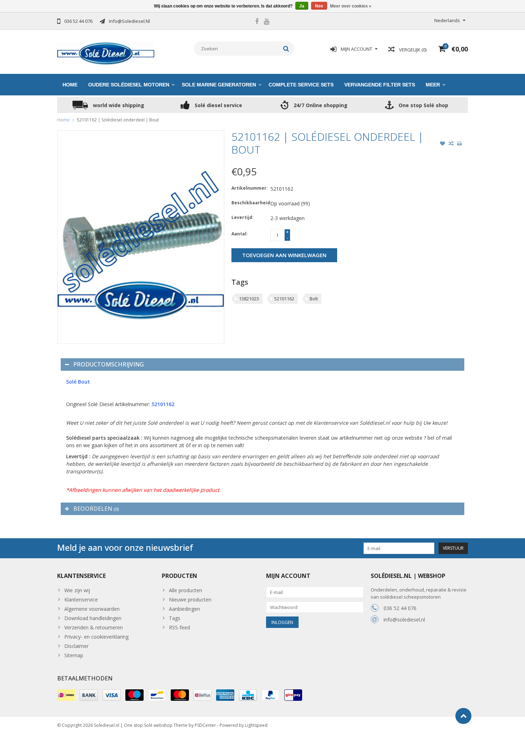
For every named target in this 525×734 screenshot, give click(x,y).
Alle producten (185, 590)
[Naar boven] (463, 716)
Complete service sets (301, 85)
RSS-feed (179, 627)
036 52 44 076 (400, 608)
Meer (433, 85)
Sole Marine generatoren (219, 85)
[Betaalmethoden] (66, 695)
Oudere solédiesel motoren (128, 85)
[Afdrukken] (459, 144)
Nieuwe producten (190, 599)
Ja (301, 6)
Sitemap (73, 655)
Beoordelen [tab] (96, 509)
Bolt (314, 298)
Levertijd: (242, 217)
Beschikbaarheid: (249, 203)
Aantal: (239, 234)
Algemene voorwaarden (92, 608)
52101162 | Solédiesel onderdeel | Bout (118, 120)
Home (70, 85)
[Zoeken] (286, 48)
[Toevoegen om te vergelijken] (451, 144)
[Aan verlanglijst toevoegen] (442, 144)
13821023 (249, 298)
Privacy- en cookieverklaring (96, 636)
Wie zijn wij (77, 590)
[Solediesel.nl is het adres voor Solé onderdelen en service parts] (106, 53)
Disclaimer (76, 646)
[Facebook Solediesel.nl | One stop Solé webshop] (257, 22)
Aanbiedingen (184, 608)
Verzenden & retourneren (93, 627)
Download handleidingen (92, 618)
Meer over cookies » (350, 6)
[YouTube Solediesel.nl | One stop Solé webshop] (266, 22)
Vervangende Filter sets (379, 85)
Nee (319, 6)
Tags (174, 618)
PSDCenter (205, 725)
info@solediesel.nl (404, 619)
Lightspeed (256, 725)
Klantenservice (81, 599)
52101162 (284, 298)
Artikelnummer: (249, 188)
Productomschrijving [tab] (108, 364)
